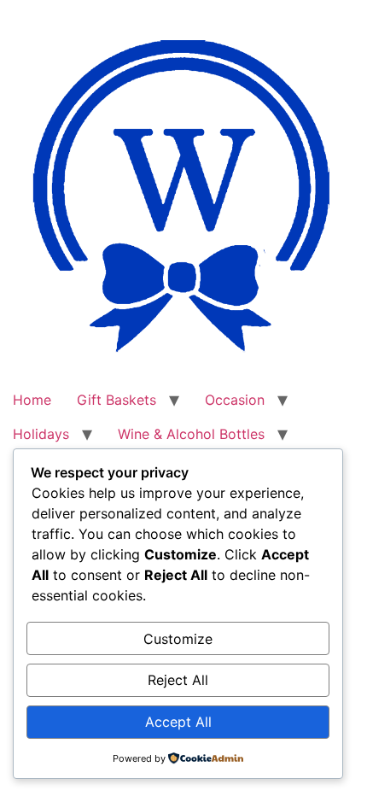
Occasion (235, 399)
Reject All (178, 679)
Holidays (41, 433)
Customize (178, 638)
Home (32, 399)
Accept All (178, 721)
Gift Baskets (116, 399)
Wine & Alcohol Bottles (191, 433)
